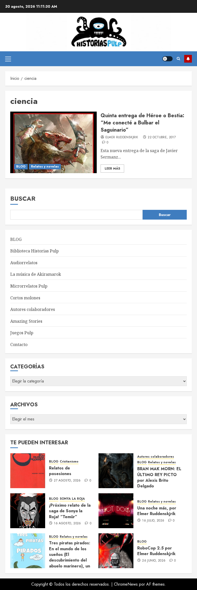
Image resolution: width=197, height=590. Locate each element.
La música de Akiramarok (35, 274)
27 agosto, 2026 (67, 481)
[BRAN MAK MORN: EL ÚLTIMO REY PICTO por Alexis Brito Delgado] (115, 470)
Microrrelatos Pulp (28, 286)
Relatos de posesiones (60, 471)
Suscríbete (188, 59)
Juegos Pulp (21, 333)
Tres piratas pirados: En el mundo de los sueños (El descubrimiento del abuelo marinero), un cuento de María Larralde (69, 560)
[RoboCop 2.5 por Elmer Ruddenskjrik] (115, 550)
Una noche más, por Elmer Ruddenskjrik (156, 511)
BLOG (21, 166)
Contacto (18, 344)
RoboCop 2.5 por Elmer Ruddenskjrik (156, 551)
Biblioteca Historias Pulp (34, 251)
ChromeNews (126, 584)
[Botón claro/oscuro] (167, 58)
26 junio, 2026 (153, 561)
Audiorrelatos (23, 263)
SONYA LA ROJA (72, 499)
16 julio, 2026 (153, 521)
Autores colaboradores (32, 309)
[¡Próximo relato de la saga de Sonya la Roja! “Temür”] (27, 510)
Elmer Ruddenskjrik (121, 137)
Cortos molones (25, 298)
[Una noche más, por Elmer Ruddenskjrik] (115, 510)
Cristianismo (69, 461)
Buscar (22, 198)
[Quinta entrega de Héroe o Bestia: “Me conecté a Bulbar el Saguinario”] (53, 142)
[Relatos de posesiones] (27, 470)
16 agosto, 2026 (67, 524)
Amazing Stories (26, 321)
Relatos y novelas (45, 166)
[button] (8, 58)
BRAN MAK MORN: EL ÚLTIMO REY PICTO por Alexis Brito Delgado (159, 477)
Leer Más (112, 168)
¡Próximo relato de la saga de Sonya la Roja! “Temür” (70, 511)
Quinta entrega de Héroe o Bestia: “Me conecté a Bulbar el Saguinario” (142, 123)
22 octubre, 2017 (162, 137)
